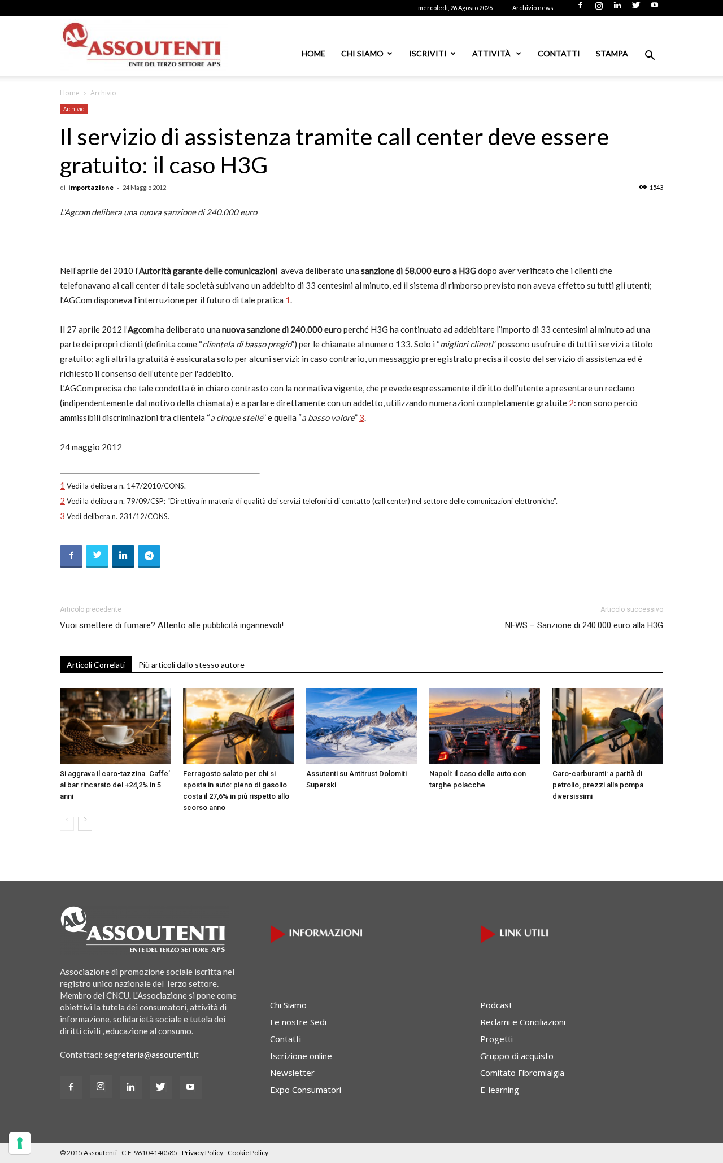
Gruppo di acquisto (517, 1055)
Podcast (496, 1004)
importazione (91, 187)
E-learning (499, 1089)
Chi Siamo (362, 53)
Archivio (73, 109)
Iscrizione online (301, 1055)
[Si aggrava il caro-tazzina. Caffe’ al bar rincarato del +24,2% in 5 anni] (115, 726)
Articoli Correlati (96, 664)
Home (313, 53)
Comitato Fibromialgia (522, 1072)
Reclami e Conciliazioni (522, 1021)
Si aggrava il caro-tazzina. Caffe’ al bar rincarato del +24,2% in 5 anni (115, 784)
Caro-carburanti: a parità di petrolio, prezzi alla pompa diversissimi (597, 784)
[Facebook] (580, 8)
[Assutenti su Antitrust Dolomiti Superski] (361, 726)
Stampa (612, 53)
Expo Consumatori (305, 1089)
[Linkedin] (617, 8)
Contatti (559, 53)
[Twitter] (636, 8)
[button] (649, 56)
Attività (492, 53)
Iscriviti (428, 53)
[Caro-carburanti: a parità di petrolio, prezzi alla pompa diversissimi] (607, 726)
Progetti (496, 1038)
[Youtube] (654, 8)
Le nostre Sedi (298, 1021)
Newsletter (292, 1072)
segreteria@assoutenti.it (151, 1054)
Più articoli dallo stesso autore (191, 664)
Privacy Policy (202, 1152)
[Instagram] (598, 8)
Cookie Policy (248, 1152)
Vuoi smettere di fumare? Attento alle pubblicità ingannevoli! (172, 625)
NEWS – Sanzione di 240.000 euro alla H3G (584, 625)
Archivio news (533, 7)
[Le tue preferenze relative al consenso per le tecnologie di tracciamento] (20, 1143)
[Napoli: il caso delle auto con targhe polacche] (484, 726)
